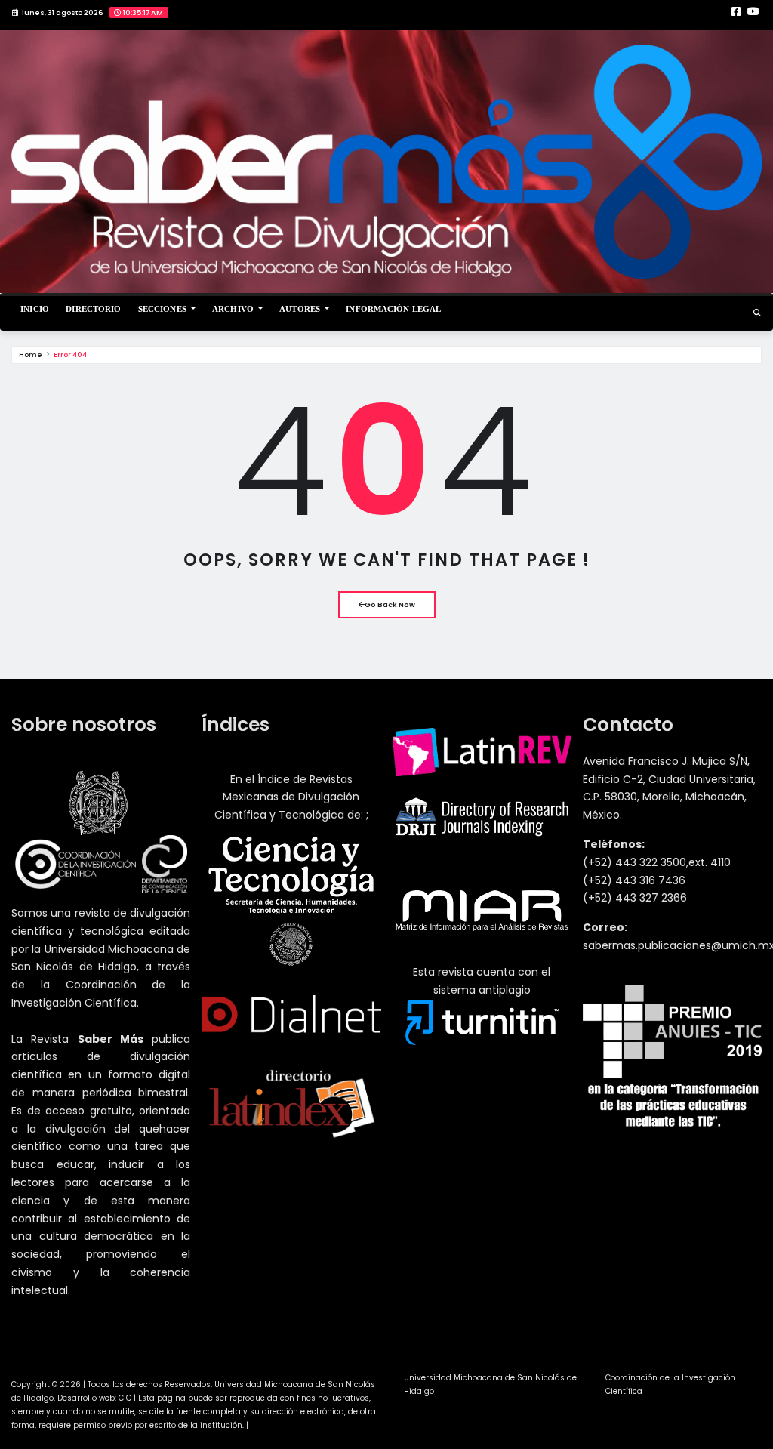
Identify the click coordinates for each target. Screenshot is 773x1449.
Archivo (234, 308)
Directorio (93, 308)
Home (30, 354)
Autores (300, 308)
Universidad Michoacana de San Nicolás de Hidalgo (490, 1384)
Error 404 (70, 354)
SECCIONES (163, 308)
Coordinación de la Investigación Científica (670, 1384)
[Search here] (757, 313)
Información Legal (393, 308)
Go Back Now (390, 604)
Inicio (34, 308)
